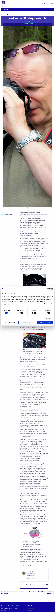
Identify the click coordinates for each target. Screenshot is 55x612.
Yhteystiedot (5, 7)
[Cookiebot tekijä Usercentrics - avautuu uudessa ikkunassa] (47, 289)
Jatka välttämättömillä (10, 322)
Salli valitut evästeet (28, 322)
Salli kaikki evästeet (45, 322)
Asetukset (48, 318)
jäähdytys (32, 585)
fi (47, 3)
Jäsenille (30, 610)
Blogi (7, 14)
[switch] (21, 313)
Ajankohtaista (31, 608)
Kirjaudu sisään (14, 7)
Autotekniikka (12, 14)
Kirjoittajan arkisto (31, 575)
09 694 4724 (6, 610)
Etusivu (3, 14)
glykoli (27, 585)
